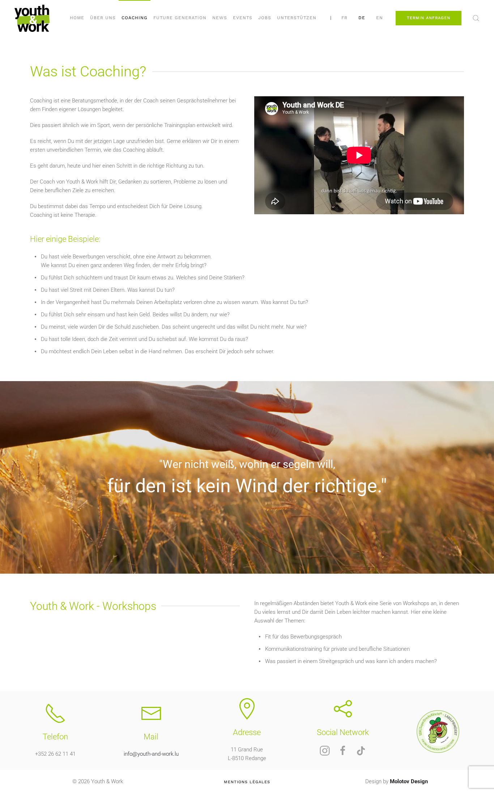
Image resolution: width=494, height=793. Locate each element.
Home (77, 17)
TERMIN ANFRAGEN (428, 18)
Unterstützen (296, 17)
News (219, 17)
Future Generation (179, 17)
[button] (476, 18)
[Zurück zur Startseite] (32, 18)
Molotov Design (409, 781)
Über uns (103, 17)
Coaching (135, 17)
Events (242, 17)
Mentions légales (247, 782)
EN (379, 17)
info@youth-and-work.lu (151, 754)
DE (361, 17)
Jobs (264, 17)
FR (344, 17)
